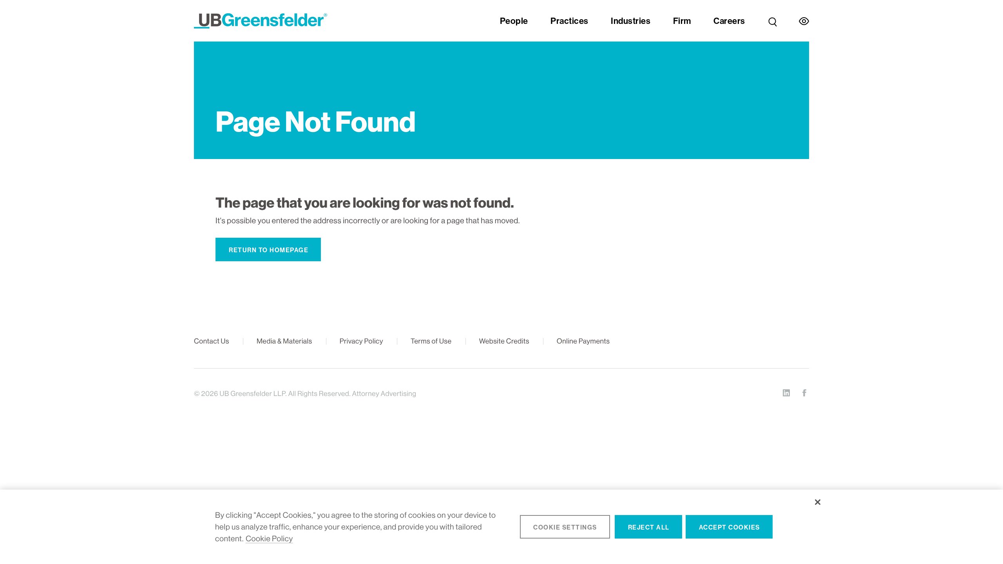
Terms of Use (431, 341)
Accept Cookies (729, 527)
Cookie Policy (269, 538)
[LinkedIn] (786, 393)
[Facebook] (804, 393)
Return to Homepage (268, 250)
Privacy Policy (361, 341)
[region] (501, 527)
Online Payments (583, 341)
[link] (772, 21)
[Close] (817, 502)
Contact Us (211, 341)
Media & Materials (284, 341)
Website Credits (504, 341)
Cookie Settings (565, 527)
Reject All (649, 527)
